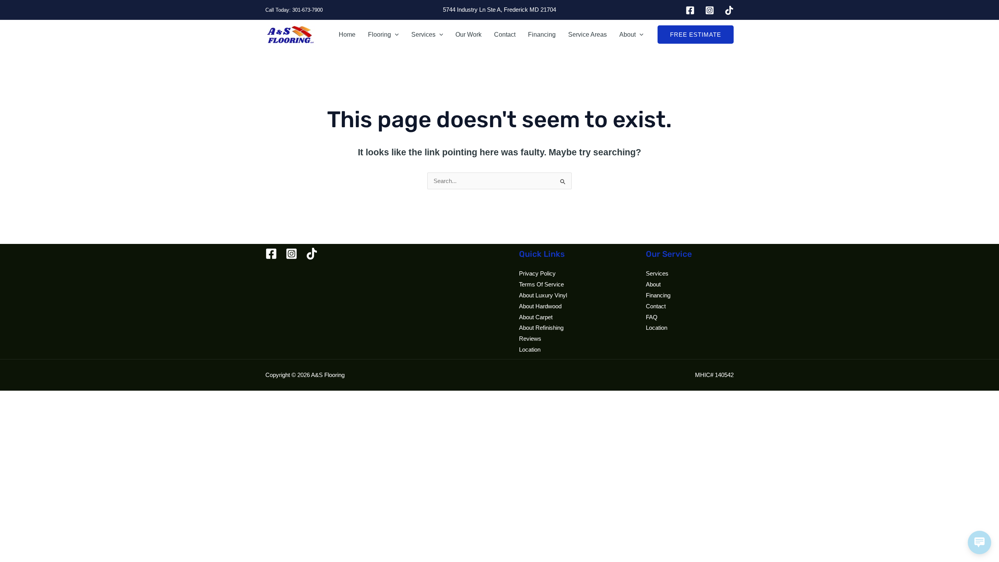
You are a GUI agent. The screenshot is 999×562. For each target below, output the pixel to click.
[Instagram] (709, 10)
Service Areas (587, 34)
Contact (504, 34)
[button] (395, 35)
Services (423, 34)
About (627, 34)
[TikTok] (729, 10)
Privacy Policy (537, 273)
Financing (542, 34)
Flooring (379, 34)
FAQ (652, 317)
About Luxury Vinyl (543, 295)
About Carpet (536, 317)
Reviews (530, 338)
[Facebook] (690, 10)
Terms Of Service (541, 284)
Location (529, 349)
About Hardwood (540, 306)
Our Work (468, 34)
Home (347, 34)
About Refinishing (541, 327)
